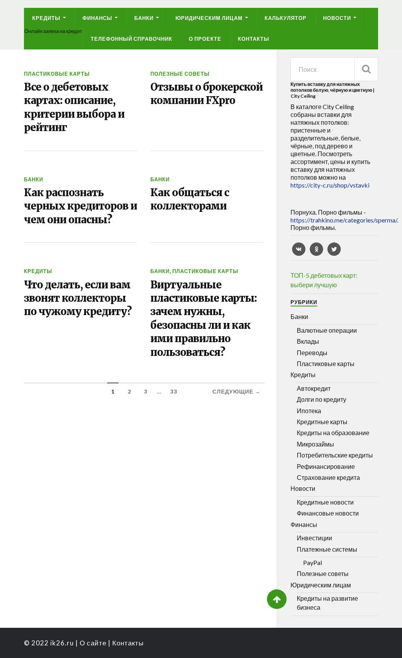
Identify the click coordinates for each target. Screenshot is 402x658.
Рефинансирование (326, 466)
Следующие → (236, 391)
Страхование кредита (328, 477)
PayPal (312, 562)
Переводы (312, 352)
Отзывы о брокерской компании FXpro (206, 94)
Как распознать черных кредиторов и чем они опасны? (80, 206)
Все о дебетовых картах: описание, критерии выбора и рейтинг (74, 107)
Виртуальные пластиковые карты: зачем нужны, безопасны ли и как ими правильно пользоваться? (203, 319)
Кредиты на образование (333, 432)
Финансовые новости (328, 513)
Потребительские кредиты (335, 455)
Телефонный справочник (131, 39)
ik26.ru (62, 643)
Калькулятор (286, 18)
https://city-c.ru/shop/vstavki (330, 185)
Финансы (97, 18)
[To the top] (277, 599)
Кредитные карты (322, 421)
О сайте (93, 643)
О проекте (205, 39)
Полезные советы (180, 74)
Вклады (308, 341)
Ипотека (309, 410)
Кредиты (46, 18)
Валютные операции (327, 330)
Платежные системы (327, 549)
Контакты (253, 39)
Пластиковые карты (57, 74)
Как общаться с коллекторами (189, 199)
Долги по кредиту (321, 399)
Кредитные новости (325, 502)
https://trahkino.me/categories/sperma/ (344, 220)
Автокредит (314, 388)
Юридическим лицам (209, 18)
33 (173, 391)
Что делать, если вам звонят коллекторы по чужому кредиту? (78, 298)
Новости (337, 18)
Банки (143, 18)
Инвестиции (314, 537)
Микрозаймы (315, 444)
